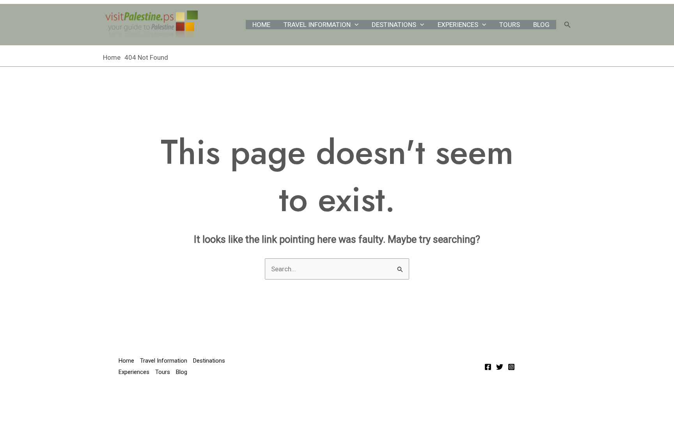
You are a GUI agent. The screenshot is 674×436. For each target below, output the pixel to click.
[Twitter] (499, 366)
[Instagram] (511, 366)
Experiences (458, 24)
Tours (509, 24)
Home (261, 24)
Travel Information (317, 24)
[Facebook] (487, 366)
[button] (354, 24)
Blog (541, 24)
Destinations (394, 24)
